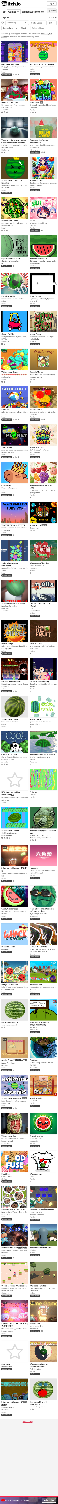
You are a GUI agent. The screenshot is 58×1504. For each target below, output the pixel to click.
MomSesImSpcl (7, 225)
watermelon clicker (9, 1022)
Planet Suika (35, 525)
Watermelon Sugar (9, 372)
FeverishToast (35, 611)
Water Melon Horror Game (13, 603)
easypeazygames (36, 377)
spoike (32, 69)
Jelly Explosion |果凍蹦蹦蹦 (42, 1209)
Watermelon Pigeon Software (40, 838)
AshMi (3, 301)
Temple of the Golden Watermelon (39, 141)
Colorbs (33, 792)
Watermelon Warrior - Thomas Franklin (39, 1365)
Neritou (4, 914)
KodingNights (6, 648)
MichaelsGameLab (36, 873)
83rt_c (3, 724)
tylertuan (33, 1250)
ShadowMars (34, 916)
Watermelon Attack (38, 1285)
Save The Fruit (36, 643)
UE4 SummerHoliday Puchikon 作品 (10, 793)
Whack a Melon (8, 946)
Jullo (3, 490)
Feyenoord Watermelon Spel (13, 1209)
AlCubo (4, 414)
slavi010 (33, 1065)
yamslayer (33, 568)
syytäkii (32, 759)
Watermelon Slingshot (39, 563)
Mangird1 (33, 1027)
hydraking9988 (7, 1331)
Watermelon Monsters (11, 1098)
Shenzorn (5, 1253)
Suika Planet (6, 447)
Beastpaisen (34, 1328)
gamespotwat (35, 493)
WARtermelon (36, 984)
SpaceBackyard (7, 147)
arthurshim (34, 1291)
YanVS (3, 570)
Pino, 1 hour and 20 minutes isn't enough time (42, 909)
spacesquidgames (7, 989)
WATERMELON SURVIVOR (13, 525)
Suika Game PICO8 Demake (42, 64)
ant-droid (33, 1101)
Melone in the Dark (9, 102)
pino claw (5, 1364)
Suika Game (36, 23)
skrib (3, 263)
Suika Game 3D (36, 409)
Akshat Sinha (34, 339)
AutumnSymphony (37, 1215)
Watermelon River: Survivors (42, 754)
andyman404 (35, 147)
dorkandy (5, 949)
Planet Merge (7, 643)
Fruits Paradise (36, 1136)
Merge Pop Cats (37, 447)
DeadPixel (33, 107)
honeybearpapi (7, 1141)
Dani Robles (5, 188)
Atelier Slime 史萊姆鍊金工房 (14, 1060)
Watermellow (36, 1174)
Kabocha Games (36, 185)
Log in (51, 3)
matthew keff (6, 377)
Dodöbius (34, 1060)
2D (50, 23)
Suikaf (32, 220)
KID (2, 876)
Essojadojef (5, 1103)
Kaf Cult (33, 225)
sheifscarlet (5, 530)
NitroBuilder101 (7, 452)
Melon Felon (35, 334)
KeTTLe (4, 339)
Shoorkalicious (6, 1366)
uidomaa (33, 989)
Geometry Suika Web (10, 64)
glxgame (4, 1065)
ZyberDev (33, 414)
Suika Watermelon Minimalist (9, 564)
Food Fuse (5, 1174)
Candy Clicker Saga (9, 908)
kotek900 (4, 608)
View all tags (38, 28)
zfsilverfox (5, 800)
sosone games (35, 452)
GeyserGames (6, 1176)
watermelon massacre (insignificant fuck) (39, 1023)
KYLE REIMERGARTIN (38, 952)
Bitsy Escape (35, 296)
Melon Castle (35, 719)
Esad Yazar (34, 648)
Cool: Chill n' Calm (9, 754)
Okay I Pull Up (7, 334)
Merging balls (36, 1098)
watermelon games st (9, 1025)
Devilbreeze (5, 1410)
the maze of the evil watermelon (38, 1403)
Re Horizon (5, 1214)
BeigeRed (33, 301)
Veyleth (32, 686)
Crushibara (6, 485)
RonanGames (35, 263)
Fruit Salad (34, 102)
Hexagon (34, 868)
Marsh (32, 1176)
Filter (53, 10)
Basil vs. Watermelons (11, 681)
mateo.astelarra (7, 1291)
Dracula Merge (36, 372)
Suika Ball (5, 409)
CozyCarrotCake (7, 759)
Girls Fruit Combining (39, 681)
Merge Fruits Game (9, 984)
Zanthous (4, 69)
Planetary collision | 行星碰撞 (14, 1247)
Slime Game (35, 1323)
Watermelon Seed (9, 1136)
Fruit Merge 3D (8, 296)
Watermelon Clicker (38, 258)
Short (23, 28)
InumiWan (5, 686)
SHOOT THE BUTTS (38, 946)
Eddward (33, 795)
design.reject (34, 528)
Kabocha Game (36, 180)
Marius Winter (6, 107)
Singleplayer (8, 28)
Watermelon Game (9, 220)
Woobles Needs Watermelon (14, 1285)
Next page (28, 1421)
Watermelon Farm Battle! (41, 1247)
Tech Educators (35, 1369)
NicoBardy (34, 1141)
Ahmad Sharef (35, 724)
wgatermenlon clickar (11, 258)
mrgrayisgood (6, 835)
